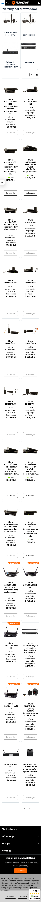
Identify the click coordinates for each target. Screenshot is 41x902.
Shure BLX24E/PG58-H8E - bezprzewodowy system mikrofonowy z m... (11, 167)
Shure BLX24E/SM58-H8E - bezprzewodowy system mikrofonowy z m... (11, 106)
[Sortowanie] (37, 75)
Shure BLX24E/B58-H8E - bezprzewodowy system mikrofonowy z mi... (30, 529)
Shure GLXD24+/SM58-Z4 (30, 585)
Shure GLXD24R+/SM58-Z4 (11, 706)
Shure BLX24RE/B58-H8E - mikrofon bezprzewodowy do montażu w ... (11, 226)
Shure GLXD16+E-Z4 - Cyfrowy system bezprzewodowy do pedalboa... (30, 710)
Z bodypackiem (29, 33)
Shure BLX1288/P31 (30, 281)
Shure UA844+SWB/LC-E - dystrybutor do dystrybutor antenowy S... (30, 648)
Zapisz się (20, 871)
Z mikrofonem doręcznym (10, 33)
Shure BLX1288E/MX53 (10, 281)
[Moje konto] (39, 3)
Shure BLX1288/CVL (30, 221)
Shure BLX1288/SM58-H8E (30, 101)
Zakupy (6, 843)
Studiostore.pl (10, 829)
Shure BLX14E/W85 (30, 402)
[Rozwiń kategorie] (2, 3)
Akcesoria (29, 62)
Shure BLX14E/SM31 (30, 342)
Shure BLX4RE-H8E (10, 765)
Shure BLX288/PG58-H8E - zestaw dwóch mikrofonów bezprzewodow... (30, 166)
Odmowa (23, 896)
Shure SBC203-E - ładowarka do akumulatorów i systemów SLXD (30, 768)
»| (29, 808)
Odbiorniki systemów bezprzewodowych (12, 64)
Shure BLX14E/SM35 (10, 402)
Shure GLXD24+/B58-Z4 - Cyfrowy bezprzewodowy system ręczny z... (11, 589)
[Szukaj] (7, 3)
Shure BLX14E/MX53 (10, 342)
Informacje (8, 836)
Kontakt (6, 850)
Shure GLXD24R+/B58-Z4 (11, 645)
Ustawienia (10, 896)
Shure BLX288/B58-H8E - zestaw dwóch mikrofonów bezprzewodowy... (31, 468)
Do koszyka (10, 193)
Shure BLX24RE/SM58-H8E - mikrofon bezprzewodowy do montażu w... (11, 527)
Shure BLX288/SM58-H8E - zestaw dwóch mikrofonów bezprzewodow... (11, 468)
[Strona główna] (20, 3)
